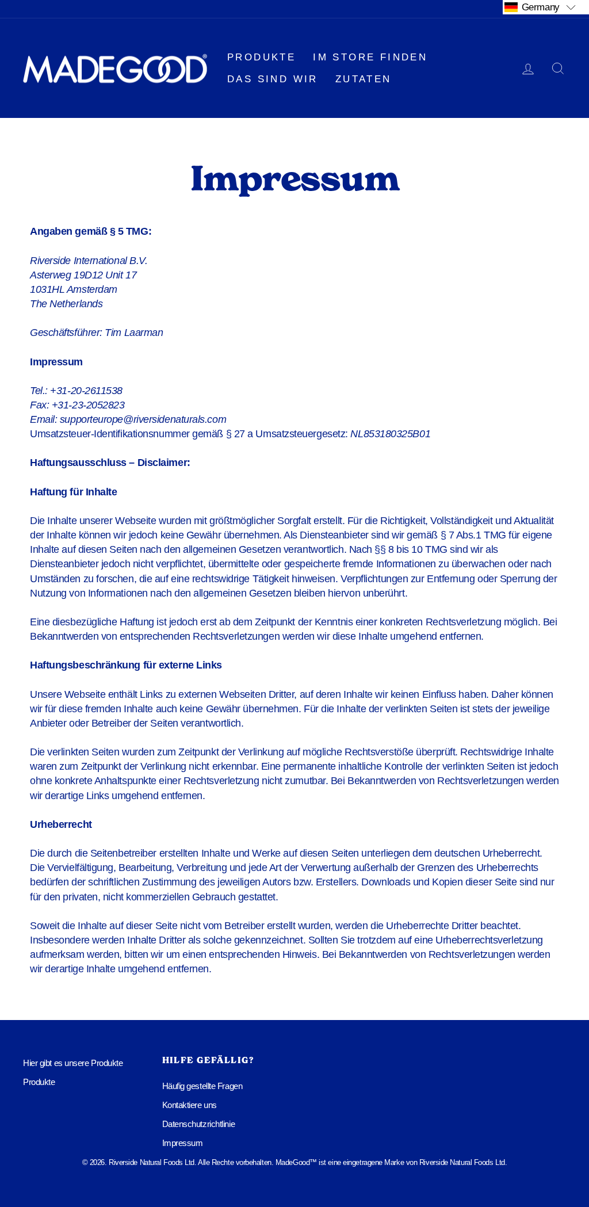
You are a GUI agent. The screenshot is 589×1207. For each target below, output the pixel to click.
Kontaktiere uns (189, 1105)
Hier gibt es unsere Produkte (73, 1063)
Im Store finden (370, 57)
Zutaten (363, 79)
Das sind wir (272, 79)
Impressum (182, 1143)
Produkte (261, 57)
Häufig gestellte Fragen (202, 1086)
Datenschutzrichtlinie (198, 1124)
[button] (546, 7)
